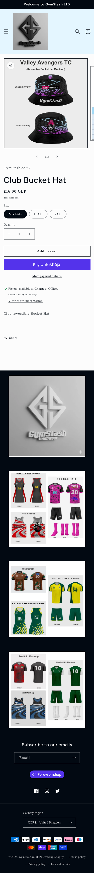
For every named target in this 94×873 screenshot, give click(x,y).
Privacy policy (37, 864)
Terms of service (60, 864)
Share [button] (13, 337)
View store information (25, 301)
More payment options (47, 276)
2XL (58, 214)
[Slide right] (57, 157)
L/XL (38, 214)
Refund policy (77, 856)
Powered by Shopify (51, 857)
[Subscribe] (74, 758)
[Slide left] (37, 157)
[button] (6, 31)
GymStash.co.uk (29, 857)
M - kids (15, 214)
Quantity (9, 224)
